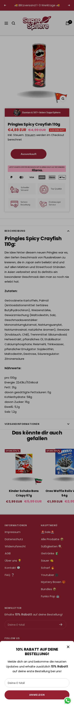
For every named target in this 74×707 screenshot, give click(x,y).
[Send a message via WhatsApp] (67, 700)
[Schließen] (68, 647)
